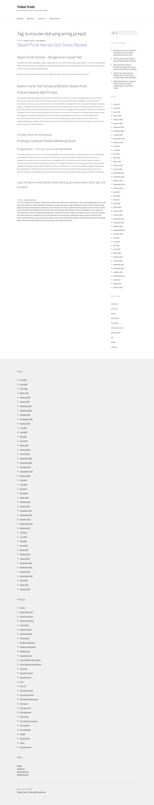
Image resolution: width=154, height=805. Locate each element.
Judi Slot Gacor (26, 629)
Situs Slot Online (26, 673)
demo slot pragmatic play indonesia (63, 210)
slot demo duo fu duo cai (89, 218)
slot (112, 337)
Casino (22, 608)
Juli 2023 (116, 238)
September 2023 (119, 230)
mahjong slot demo (77, 215)
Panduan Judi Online (28, 647)
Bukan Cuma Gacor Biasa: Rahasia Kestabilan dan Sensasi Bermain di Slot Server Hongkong (125, 67)
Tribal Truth (26, 7)
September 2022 (119, 276)
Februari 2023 (118, 257)
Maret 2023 (117, 253)
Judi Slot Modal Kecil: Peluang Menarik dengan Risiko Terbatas (124, 60)
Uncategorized (25, 747)
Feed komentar (23, 772)
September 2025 (119, 138)
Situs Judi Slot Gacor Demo (30, 660)
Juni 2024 (116, 196)
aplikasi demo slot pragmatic (43, 205)
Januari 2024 (117, 215)
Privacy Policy (54, 18)
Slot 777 (23, 686)
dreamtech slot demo (62, 213)
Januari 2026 (117, 123)
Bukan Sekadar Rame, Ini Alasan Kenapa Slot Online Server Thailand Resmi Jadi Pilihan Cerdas (124, 84)
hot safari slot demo (97, 213)
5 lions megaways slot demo (31, 202)
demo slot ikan (95, 207)
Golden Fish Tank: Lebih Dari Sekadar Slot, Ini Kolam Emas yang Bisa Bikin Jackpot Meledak (124, 75)
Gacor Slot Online (27, 621)
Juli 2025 (116, 146)
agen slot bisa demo (49, 202)
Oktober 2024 (118, 180)
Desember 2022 (118, 264)
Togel (22, 743)
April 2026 (116, 112)
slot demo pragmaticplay (31, 220)
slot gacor (114, 304)
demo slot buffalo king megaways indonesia (32, 207)
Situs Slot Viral (25, 677)
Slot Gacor (24, 704)
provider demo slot (28, 218)
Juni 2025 (116, 150)
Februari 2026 (118, 119)
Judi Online (24, 625)
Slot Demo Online (27, 695)
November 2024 (118, 177)
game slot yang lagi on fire (80, 213)
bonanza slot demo (61, 205)
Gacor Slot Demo (26, 616)
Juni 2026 (116, 108)
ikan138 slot (115, 318)
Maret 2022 (117, 283)
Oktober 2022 (118, 272)
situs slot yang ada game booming (67, 218)
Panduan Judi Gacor (27, 642)
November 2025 (118, 131)
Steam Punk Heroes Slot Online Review (52, 45)
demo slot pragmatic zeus (86, 210)
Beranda (20, 18)
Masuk (19, 766)
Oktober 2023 (118, 226)
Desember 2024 (118, 173)
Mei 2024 (116, 200)
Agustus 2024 (118, 188)
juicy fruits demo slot (24, 215)
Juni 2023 (116, 242)
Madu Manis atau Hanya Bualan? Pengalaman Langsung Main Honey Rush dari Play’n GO (124, 52)
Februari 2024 (118, 211)
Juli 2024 (116, 192)
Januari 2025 (117, 169)
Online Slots (25, 638)
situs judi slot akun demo (45, 218)
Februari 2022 (118, 287)
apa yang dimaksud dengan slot (90, 202)
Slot (21, 682)
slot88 (113, 313)
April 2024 (116, 203)
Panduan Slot (25, 651)
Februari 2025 (118, 165)
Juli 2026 (116, 104)
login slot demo (63, 215)
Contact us (41, 18)
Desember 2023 (118, 219)
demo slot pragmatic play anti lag (37, 210)
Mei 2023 (116, 245)
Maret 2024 (117, 207)
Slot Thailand (25, 730)
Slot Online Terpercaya (29, 721)
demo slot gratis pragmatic (79, 207)
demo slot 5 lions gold (96, 205)
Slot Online (24, 717)
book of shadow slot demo (78, 205)
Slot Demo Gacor (26, 690)
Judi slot (114, 347)
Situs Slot (23, 669)
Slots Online (25, 738)
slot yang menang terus (64, 220)
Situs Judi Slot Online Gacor (30, 664)
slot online (114, 323)
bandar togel (115, 333)
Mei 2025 (116, 154)
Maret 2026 (117, 116)
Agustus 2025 (118, 142)
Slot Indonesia (25, 712)
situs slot (114, 309)
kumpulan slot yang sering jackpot (45, 215)
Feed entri (21, 769)
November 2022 (118, 268)
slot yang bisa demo (47, 220)
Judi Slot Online (26, 634)
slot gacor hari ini (117, 328)
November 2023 (118, 222)
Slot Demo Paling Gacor (29, 699)
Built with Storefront (37, 792)
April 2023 (116, 249)
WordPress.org (22, 775)
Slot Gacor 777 (25, 708)
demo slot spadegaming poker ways (41, 213)
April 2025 (116, 158)
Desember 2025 (118, 127)
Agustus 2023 (118, 234)
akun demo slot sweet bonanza (68, 202)
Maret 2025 (117, 161)
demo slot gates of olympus (59, 207)
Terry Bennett (40, 40)
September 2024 (119, 184)
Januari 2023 (117, 261)
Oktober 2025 (118, 135)
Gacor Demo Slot (30, 200)
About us (30, 18)
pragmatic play (26, 656)
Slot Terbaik (24, 725)
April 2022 (116, 280)
